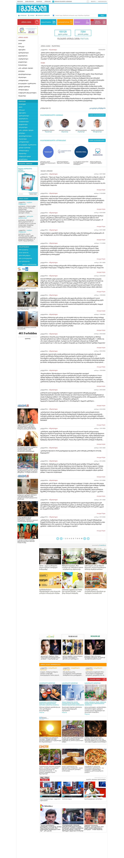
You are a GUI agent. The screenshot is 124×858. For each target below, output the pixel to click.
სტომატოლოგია (23, 53)
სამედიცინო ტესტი (25, 156)
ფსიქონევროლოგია (24, 74)
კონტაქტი (47, 1)
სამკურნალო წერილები (48, 669)
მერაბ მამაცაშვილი (24, 255)
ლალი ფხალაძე (23, 252)
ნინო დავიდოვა (23, 249)
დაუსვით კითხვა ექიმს (73, 39)
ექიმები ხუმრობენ (24, 87)
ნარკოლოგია (22, 65)
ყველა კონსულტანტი (29, 264)
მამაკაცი (21, 46)
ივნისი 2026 (33, 194)
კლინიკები (23, 15)
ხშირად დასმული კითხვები (63, 1)
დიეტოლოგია (22, 62)
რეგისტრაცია (102, 1)
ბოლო (88, 538)
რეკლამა (39, 1)
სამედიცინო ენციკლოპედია (27, 93)
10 (81, 538)
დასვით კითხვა (95, 679)
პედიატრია (22, 50)
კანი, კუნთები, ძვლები (25, 68)
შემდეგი (84, 538)
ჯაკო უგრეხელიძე (24, 261)
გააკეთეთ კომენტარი (98, 108)
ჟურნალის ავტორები (25, 163)
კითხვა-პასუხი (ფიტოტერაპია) (50, 664)
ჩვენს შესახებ (29, 1)
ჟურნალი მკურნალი (44, 15)
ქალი (20, 43)
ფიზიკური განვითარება (26, 217)
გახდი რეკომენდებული (97, 115)
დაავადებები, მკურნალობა (27, 83)
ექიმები (32, 15)
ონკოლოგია (22, 77)
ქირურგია (21, 71)
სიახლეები (21, 40)
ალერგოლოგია (23, 59)
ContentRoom (99, 545)
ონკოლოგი (48, 131)
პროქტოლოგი (97, 131)
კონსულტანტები (24, 247)
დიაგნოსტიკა (23, 159)
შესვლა (93, 1)
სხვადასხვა (22, 96)
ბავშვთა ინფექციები (25, 203)
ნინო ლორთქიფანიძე (25, 258)
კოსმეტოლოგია (23, 80)
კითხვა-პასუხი (23, 198)
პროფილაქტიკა (23, 90)
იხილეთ (101, 189)
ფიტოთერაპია (23, 56)
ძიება (102, 15)
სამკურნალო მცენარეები (71, 669)
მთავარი (20, 1)
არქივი (21, 194)
